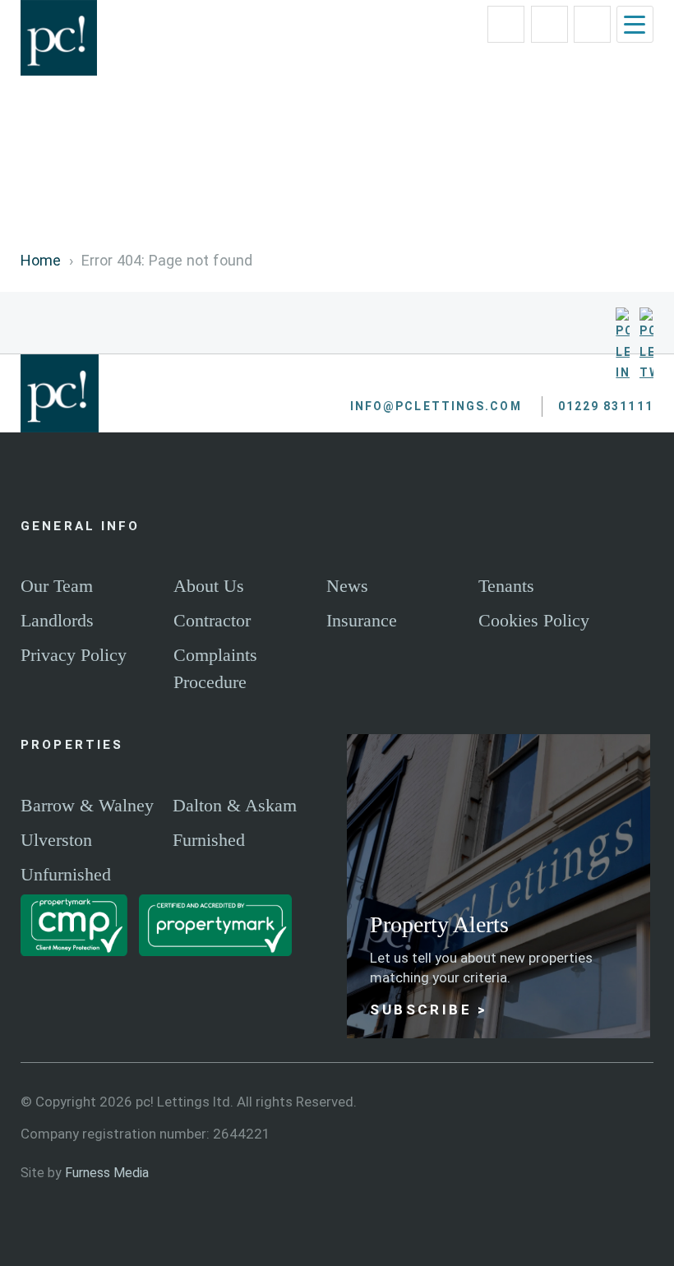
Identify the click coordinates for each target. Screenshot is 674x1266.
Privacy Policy (74, 655)
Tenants (506, 585)
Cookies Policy (533, 620)
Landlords (57, 620)
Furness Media (107, 1173)
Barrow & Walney (87, 805)
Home (41, 260)
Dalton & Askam (235, 805)
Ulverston (56, 839)
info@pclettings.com (436, 406)
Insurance (361, 620)
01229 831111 (567, 15)
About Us (208, 585)
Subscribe (421, 1009)
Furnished (209, 839)
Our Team (57, 585)
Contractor (212, 620)
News (347, 585)
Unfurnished (66, 874)
